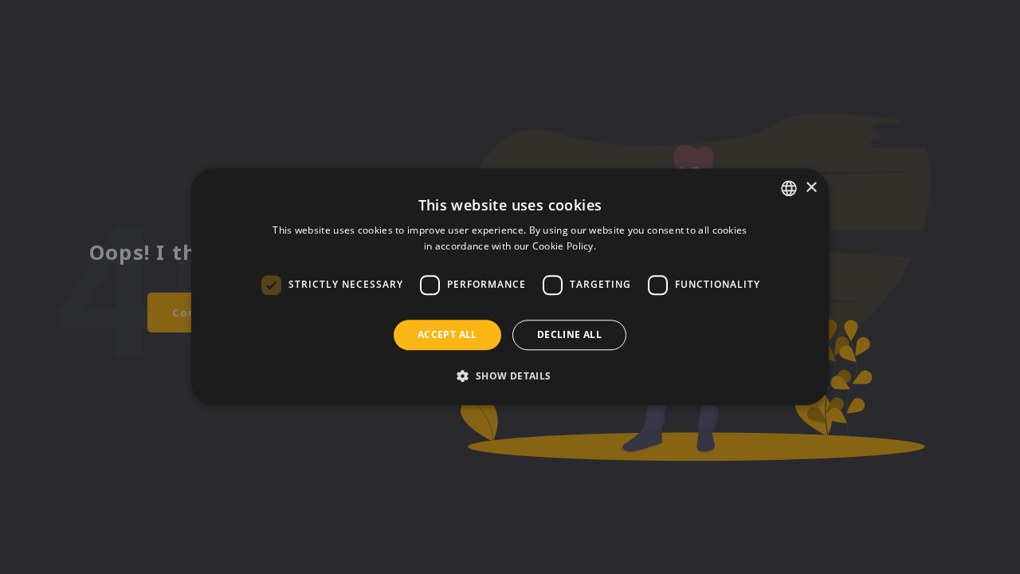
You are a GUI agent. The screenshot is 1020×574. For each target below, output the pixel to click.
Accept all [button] (447, 334)
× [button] (811, 188)
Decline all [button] (569, 334)
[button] (510, 376)
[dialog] (510, 286)
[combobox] (789, 188)
